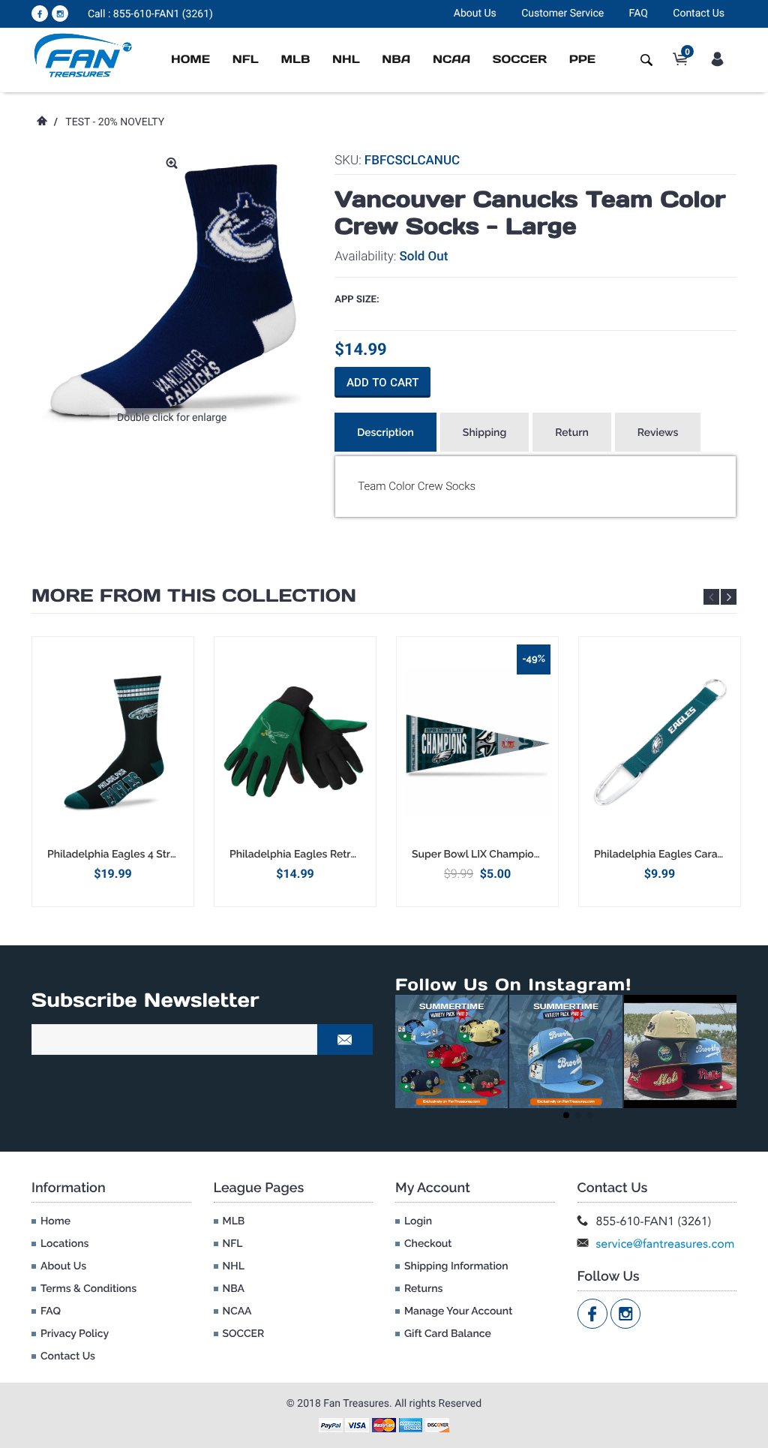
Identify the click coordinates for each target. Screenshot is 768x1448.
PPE (582, 60)
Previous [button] (711, 597)
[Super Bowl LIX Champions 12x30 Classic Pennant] (477, 742)
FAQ (638, 14)
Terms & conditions (88, 1289)
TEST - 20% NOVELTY (114, 122)
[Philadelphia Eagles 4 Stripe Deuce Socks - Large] (113, 742)
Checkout (428, 1244)
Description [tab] (385, 433)
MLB (295, 60)
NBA (396, 60)
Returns (423, 1289)
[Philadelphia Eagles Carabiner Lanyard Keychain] (659, 742)
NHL (346, 60)
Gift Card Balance (447, 1334)
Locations (64, 1244)
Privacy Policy (74, 1334)
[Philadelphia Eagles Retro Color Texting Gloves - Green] (295, 742)
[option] (113, 771)
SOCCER (520, 60)
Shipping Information (456, 1266)
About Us (475, 14)
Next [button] (728, 597)
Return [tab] (572, 433)
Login (418, 1221)
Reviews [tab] (658, 433)
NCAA (451, 60)
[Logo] (84, 55)
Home (190, 60)
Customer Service (562, 14)
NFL (245, 60)
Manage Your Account (458, 1311)
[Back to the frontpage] (41, 122)
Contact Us (698, 14)
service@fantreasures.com (665, 1243)
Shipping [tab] (484, 433)
